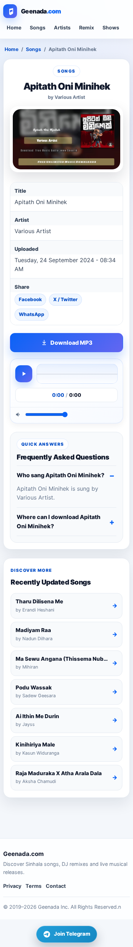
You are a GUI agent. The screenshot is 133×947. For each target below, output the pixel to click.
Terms (33, 886)
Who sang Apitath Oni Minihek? (60, 475)
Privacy (12, 886)
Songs (37, 27)
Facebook (30, 299)
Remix (86, 27)
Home (14, 27)
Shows (110, 27)
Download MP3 (71, 342)
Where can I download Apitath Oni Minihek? (58, 521)
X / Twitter (65, 299)
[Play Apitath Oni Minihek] (23, 373)
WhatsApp (31, 314)
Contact (56, 886)
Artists (62, 27)
